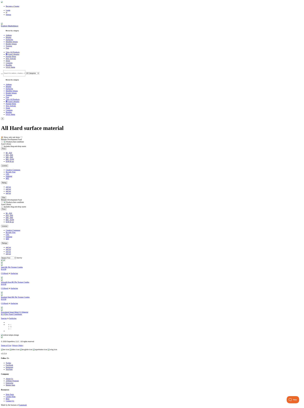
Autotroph (23, 405)
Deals (8, 61)
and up (8, 187)
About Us (9, 379)
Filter (3, 197)
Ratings (4, 243)
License (4, 166)
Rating (4, 183)
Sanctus (4, 318)
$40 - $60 (9, 157)
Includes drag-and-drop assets (15, 146)
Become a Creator (12, 6)
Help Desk (10, 394)
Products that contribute (15, 142)
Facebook (9, 365)
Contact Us (10, 401)
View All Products (12, 52)
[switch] (21, 137)
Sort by (19, 258)
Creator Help (10, 397)
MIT (7, 178)
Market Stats (10, 385)
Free (7, 48)
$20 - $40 (9, 155)
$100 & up (10, 161)
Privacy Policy (17, 345)
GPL (7, 174)
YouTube (9, 369)
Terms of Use (6, 345)
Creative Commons (13, 170)
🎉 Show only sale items (10, 137)
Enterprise (9, 383)
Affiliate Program (12, 381)
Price (3, 149)
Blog (7, 399)
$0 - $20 (9, 153)
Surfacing (14, 273)
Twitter (8, 363)
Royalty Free (10, 172)
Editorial (9, 176)
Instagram (9, 367)
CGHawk (4, 273)
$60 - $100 (10, 159)
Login (8, 10)
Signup (8, 15)
